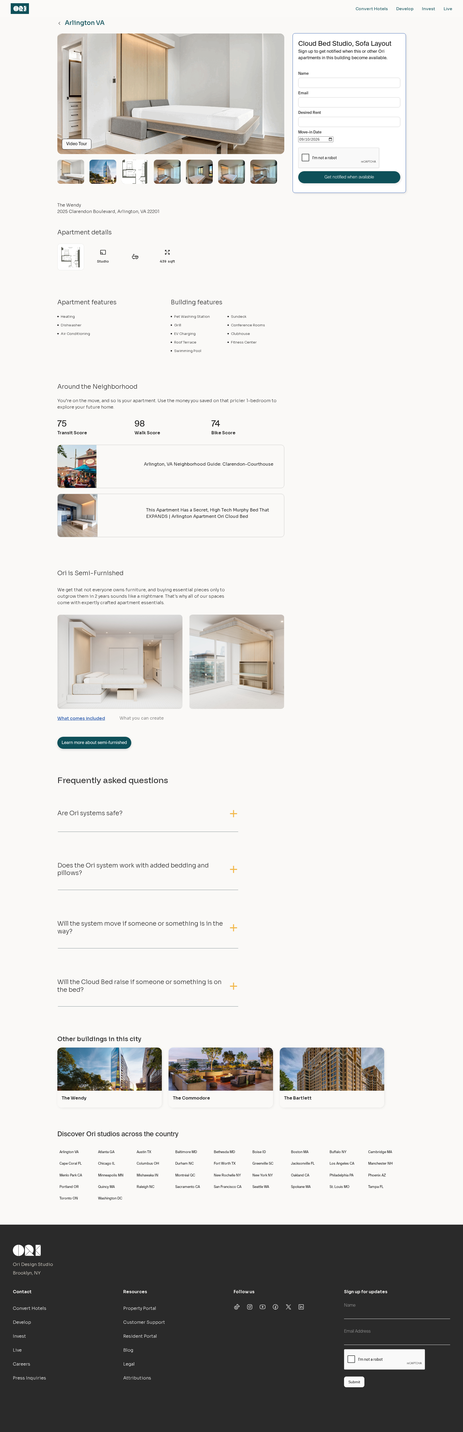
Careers (21, 1364)
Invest (428, 8)
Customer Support (144, 1322)
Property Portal (139, 1308)
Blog (128, 1350)
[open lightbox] (170, 95)
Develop (404, 8)
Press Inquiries (29, 1378)
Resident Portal (140, 1336)
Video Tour (76, 144)
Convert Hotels (372, 8)
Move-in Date (310, 132)
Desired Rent (309, 113)
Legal (129, 1364)
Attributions (137, 1378)
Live (448, 8)
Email (303, 93)
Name (303, 74)
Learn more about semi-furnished (94, 743)
